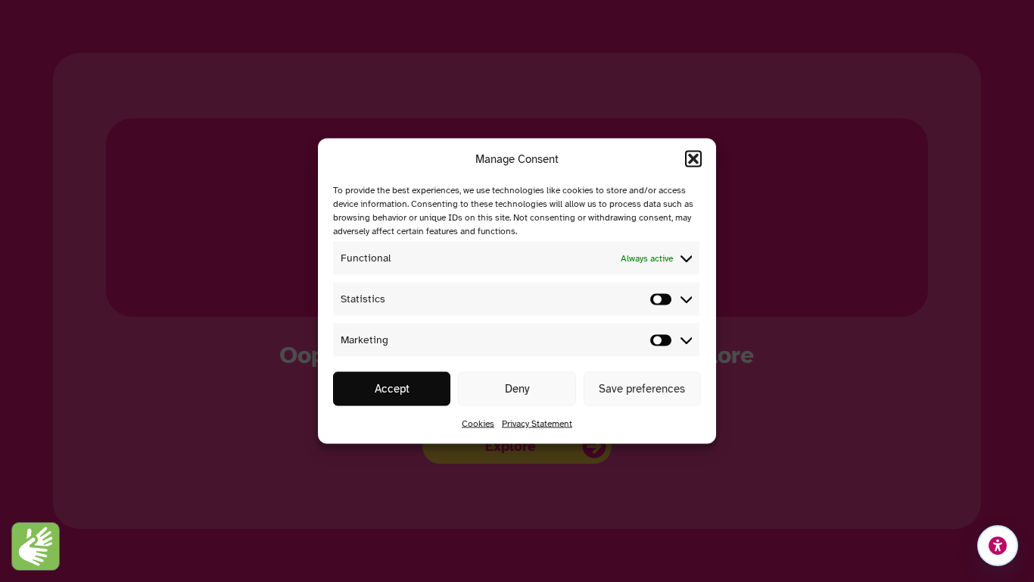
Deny (517, 389)
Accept (392, 389)
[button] (693, 159)
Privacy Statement (537, 423)
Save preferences (642, 389)
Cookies (478, 423)
